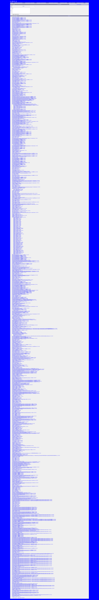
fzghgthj (13, 488)
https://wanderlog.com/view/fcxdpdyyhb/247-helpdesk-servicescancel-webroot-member (22, 180)
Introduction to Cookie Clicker (15, 215)
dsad (12, 188)
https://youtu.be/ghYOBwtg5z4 (15, 158)
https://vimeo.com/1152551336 (15, 130)
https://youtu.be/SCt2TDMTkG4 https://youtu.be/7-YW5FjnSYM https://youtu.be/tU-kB (22, 269)
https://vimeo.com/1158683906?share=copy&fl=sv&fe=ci (18, 20)
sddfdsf (13, 314)
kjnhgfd (13, 406)
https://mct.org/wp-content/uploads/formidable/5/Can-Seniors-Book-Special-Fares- (21, 412)
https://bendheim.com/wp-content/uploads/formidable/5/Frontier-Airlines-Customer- (21, 433)
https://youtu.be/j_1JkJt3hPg (15, 82)
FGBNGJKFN (13, 348)
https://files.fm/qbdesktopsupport (16, 309)
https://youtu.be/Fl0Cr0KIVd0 (15, 285)
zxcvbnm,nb (13, 394)
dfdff (12, 490)
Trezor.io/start (13, 53)
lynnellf (13, 428)
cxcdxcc (13, 40)
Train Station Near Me (14, 461)
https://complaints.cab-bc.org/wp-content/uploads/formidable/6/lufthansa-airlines (21, 471)
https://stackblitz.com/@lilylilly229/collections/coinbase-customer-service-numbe (21, 110)
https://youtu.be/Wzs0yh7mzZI (15, 326)
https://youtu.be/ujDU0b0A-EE (15, 63)
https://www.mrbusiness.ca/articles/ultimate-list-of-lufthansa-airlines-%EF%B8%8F (21, 469)
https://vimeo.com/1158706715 (15, 17)
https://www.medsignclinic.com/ (15, 90)
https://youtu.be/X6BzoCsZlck (15, 297)
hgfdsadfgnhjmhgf (14, 389)
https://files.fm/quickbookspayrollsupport (16, 312)
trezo (12, 362)
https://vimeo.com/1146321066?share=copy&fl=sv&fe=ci (18, 263)
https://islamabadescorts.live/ (15, 321)
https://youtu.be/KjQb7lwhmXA (15, 56)
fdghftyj (13, 413)
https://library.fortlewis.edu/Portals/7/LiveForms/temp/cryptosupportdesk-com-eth (21, 212)
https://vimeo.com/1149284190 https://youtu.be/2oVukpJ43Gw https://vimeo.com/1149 (22, 193)
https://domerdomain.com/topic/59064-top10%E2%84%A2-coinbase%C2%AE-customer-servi (22, 592)
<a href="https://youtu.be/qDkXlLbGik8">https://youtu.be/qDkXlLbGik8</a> (20, 54)
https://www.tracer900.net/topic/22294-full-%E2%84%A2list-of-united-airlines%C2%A (21, 482)
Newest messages (15, 597)
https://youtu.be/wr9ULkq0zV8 (15, 161)
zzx (12, 441)
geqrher (13, 425)
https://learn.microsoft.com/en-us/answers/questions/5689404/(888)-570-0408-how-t (21, 156)
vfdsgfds (13, 125)
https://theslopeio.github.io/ (15, 32)
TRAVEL (13, 304)
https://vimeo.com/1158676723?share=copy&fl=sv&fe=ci (18, 24)
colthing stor (13, 155)
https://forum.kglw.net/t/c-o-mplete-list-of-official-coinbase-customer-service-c (21, 368)
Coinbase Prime (14, 361)
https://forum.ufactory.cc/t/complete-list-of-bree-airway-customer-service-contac (21, 567)
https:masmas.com (15, 334)
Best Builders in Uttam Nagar (15, 301)
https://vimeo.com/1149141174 (15, 199)
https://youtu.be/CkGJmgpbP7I (15, 78)
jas (12, 41)
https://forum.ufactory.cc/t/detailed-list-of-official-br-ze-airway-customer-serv (20, 533)
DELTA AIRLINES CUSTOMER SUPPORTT (17, 454)
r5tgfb (13, 593)
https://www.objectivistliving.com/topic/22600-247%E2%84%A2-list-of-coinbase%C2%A (22, 583)
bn (12, 495)
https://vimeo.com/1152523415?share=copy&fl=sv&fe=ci (18, 134)
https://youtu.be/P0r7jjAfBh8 (15, 166)
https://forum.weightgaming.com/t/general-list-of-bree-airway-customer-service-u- (21, 514)
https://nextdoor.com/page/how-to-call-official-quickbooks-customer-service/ (20, 97)
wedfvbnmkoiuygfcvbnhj (15, 450)
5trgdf (13, 497)
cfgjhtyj (13, 410)
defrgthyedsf (13, 479)
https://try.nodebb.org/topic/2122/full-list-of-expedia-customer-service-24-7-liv (20, 546)
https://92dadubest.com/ (15, 76)
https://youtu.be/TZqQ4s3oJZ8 (15, 140)
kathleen (13, 437)
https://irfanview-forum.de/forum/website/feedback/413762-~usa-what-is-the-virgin (21, 290)
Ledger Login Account (14, 316)
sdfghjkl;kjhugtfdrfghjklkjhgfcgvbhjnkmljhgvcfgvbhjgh (18, 384)
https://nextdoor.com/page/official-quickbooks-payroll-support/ (19, 100)
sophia (13, 128)
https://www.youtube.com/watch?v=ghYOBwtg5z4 (17, 162)
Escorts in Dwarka (14, 89)
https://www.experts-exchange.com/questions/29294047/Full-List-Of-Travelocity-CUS (21, 462)
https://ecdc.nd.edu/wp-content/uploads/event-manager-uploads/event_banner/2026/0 (21, 23)
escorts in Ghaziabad (14, 359)
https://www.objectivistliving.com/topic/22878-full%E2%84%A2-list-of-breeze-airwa (21, 576)
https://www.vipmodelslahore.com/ (16, 353)
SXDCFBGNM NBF (14, 396)
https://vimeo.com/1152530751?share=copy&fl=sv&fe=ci (18, 133)
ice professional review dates (16, 67)
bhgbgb (13, 484)
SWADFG (13, 435)
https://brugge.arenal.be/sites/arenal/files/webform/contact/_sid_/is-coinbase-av (21, 138)
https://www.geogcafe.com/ (15, 298)
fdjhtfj (12, 415)
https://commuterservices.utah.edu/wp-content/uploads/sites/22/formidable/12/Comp (21, 523)
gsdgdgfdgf (13, 39)
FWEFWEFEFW (14, 340)
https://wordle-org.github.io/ (15, 303)
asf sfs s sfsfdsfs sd (14, 566)
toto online (13, 85)
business (13, 286)
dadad (13, 478)
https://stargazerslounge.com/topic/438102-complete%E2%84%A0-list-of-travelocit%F (22, 393)
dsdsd (13, 35)
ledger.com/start (14, 347)
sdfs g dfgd (13, 532)
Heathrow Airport (14, 267)
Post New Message (79, 4)
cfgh (12, 411)
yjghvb (13, 202)
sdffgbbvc (13, 443)
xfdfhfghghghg (13, 31)
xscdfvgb (13, 470)
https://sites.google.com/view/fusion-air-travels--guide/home (19, 467)
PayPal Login (14, 144)
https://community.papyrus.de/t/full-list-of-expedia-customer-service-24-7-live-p (21, 538)
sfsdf (12, 549)
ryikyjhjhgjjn (13, 30)
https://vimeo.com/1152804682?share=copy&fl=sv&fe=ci (18, 115)
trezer (13, 176)
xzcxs (13, 198)
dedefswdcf (13, 485)
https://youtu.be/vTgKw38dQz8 (15, 83)
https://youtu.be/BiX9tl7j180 (15, 73)
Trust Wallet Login (14, 163)
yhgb (12, 170)
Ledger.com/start (14, 43)
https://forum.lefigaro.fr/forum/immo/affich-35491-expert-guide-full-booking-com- (21, 357)
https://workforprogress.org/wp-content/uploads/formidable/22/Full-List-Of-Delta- (21, 377)
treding (14, 218)
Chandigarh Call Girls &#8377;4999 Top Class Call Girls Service (19, 261)
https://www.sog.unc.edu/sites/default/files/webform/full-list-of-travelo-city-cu (20, 493)
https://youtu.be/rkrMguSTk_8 (15, 332)
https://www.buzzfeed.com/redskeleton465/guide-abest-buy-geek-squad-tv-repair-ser (21, 369)
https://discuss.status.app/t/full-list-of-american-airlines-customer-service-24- (20, 499)
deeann (13, 502)
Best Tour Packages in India (15, 494)
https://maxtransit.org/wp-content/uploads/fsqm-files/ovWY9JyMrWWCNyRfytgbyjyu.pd (22, 328)
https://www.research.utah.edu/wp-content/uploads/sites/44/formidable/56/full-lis (21, 553)
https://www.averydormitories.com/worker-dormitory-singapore (19, 431)
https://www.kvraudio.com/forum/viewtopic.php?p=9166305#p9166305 (20, 291)
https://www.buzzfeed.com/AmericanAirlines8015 (17, 464)
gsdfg (12, 313)
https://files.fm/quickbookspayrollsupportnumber (17, 311)
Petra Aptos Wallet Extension (15, 75)
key (12, 184)
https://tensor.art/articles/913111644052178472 (17, 492)
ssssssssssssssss (14, 440)
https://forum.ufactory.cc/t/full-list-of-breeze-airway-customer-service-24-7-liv (20, 594)
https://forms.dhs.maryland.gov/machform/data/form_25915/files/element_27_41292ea (22, 590)
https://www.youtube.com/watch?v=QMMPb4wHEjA (18, 351)
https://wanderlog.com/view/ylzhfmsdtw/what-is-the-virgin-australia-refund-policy (21, 306)
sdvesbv (13, 349)
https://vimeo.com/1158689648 (15, 18)
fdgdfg (13, 343)
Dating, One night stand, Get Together (16, 280)
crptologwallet (13, 452)
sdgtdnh (13, 444)
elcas (12, 376)
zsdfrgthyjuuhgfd (14, 385)
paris (12, 302)
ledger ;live (13, 25)
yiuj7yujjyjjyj (13, 468)
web (12, 22)
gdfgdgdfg (13, 69)
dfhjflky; (13, 400)
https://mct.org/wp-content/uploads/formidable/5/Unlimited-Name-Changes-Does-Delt (21, 408)
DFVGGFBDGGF (14, 342)
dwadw (13, 366)
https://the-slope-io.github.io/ (15, 36)
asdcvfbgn (13, 429)
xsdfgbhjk (13, 453)
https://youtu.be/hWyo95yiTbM (15, 88)
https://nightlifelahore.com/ (15, 322)
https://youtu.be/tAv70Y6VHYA (15, 259)
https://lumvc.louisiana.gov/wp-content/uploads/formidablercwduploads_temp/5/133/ (21, 260)
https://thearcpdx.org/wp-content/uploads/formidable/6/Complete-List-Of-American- (21, 392)
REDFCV (13, 589)
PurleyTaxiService (14, 129)
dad (12, 570)
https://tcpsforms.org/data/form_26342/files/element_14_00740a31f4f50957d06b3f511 (21, 542)
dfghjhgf (13, 388)
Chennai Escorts (14, 365)
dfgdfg (13, 28)
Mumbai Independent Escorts (15, 95)
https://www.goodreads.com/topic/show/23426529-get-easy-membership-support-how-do (22, 194)
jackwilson (13, 434)
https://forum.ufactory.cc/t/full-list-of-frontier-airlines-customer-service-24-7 (20, 534)
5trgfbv (13, 552)
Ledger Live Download (14, 476)
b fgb (12, 192)
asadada (14, 106)
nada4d (13, 213)
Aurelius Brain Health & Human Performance (17, 171)
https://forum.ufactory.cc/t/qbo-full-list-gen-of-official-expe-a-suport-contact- (20, 529)
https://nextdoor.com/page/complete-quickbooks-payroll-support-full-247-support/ (21, 98)
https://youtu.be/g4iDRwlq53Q (15, 255)
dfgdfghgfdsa (13, 442)
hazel (12, 568)
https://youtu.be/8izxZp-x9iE (15, 142)
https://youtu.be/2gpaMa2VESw (15, 272)
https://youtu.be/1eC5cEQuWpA (15, 177)
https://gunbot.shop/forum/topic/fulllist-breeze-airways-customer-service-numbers (21, 584)
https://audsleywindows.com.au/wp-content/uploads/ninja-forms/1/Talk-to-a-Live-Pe (21, 480)
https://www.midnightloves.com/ (15, 383)
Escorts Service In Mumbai (15, 94)
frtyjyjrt (13, 352)
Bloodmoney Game (15, 315)
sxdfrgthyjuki (13, 397)
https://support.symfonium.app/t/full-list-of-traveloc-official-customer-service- (20, 371)
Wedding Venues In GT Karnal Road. (17, 319)
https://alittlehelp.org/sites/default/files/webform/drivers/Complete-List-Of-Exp (21, 449)
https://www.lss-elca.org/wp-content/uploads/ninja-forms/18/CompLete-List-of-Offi (21, 475)
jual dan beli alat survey (15, 208)
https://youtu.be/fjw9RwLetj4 (15, 61)
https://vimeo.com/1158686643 (15, 19)
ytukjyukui (13, 418)
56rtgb (13, 506)
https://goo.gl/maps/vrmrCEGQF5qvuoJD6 (17, 279)
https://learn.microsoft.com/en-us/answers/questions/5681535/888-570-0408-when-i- (21, 175)
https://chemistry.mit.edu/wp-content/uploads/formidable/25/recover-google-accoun (21, 62)
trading (14, 234)
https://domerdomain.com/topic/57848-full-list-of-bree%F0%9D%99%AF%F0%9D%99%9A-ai (22, 595)
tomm (13, 308)
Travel (13, 169)
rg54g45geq (13, 367)
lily (12, 70)
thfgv (12, 168)
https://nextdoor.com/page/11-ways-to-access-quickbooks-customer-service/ (20, 96)
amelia (13, 113)
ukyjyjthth (13, 34)
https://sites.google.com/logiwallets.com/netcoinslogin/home (19, 445)
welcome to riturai (14, 274)
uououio (13, 48)
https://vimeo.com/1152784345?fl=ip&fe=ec (17, 119)
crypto (13, 44)
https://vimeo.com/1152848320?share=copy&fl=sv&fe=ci (18, 102)
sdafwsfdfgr (13, 345)
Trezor (13, 126)
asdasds (13, 466)
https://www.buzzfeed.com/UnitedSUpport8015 (17, 463)
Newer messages (20, 597)
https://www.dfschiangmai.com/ (15, 150)
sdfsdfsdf (13, 151)
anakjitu (14, 335)
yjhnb (13, 200)
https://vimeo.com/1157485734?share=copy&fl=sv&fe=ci (18, 64)
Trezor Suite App (14, 422)
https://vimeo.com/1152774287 (15, 123)
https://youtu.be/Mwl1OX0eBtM (15, 103)
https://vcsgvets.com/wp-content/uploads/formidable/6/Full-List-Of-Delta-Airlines (21, 390)
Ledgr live (13, 60)
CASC (13, 329)
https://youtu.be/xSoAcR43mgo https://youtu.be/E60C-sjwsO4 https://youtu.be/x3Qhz (21, 346)
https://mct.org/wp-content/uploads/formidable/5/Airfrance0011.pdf (19, 416)
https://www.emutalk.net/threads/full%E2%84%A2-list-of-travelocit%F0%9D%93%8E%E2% (22, 380)
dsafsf (13, 458)
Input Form (23, 597)
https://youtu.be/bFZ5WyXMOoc (16, 256)
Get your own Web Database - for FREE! (49, 599)
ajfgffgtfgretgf (13, 29)
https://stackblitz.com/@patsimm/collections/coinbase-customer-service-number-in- (22, 104)
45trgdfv (13, 510)
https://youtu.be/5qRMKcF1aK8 (15, 337)
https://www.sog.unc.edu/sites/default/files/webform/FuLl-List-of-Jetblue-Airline (21, 518)
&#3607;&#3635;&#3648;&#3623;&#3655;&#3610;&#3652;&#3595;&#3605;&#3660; (21, 271)
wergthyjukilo (13, 403)
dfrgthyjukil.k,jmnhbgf (14, 386)
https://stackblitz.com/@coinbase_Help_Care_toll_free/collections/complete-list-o (22, 105)
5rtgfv (13, 491)
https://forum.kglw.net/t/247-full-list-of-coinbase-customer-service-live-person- (21, 370)
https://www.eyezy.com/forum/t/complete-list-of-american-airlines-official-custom (21, 419)
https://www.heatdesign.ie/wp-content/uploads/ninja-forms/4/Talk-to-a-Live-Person (21, 548)
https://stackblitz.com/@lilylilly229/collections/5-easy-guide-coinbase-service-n (21, 111)
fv (12, 174)
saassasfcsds (13, 438)
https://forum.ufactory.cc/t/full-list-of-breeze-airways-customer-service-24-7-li (20, 556)
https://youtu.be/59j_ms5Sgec (15, 209)
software (13, 149)
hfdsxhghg (13, 456)
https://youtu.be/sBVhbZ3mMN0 (15, 350)
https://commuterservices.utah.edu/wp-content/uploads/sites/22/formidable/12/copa (21, 498)
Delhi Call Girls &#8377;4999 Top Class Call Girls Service (18, 122)
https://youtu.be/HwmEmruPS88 (15, 55)
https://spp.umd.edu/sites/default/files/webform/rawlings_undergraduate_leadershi (21, 404)
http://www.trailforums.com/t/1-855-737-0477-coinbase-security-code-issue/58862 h (21, 121)
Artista (13, 278)
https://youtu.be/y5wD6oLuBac (15, 178)
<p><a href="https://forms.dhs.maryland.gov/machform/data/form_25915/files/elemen (21, 575)
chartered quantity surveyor (15, 324)
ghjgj (12, 414)
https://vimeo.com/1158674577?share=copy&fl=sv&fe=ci (18, 27)
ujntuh (13, 504)
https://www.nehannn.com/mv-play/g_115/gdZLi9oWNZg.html (19, 79)
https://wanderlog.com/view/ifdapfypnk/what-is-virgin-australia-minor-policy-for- (21, 284)
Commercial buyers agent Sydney (16, 423)
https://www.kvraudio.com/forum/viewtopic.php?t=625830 (18, 292)
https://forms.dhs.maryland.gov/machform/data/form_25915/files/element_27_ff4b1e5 (21, 591)
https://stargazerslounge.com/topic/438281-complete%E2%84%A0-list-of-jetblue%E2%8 (22, 391)
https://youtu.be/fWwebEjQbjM (15, 336)
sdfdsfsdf (13, 554)
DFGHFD (13, 378)
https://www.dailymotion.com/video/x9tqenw (17, 338)
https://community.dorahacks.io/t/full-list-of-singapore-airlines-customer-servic (21, 477)
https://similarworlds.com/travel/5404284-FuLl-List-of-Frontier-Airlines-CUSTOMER (21, 528)
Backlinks (13, 270)
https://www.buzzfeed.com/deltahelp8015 (16, 465)
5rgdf (12, 557)
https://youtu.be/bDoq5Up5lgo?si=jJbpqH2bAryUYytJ (18, 257)
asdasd (13, 190)
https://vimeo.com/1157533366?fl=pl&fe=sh (17, 57)
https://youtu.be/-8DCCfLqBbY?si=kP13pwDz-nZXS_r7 (18, 344)
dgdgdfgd (13, 325)
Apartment (13, 93)
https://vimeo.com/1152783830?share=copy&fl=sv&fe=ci (18, 120)
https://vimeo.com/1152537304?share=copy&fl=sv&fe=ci (18, 131)
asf (12, 310)
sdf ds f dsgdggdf (14, 577)
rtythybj (13, 489)
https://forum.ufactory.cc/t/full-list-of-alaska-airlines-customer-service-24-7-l (20, 550)
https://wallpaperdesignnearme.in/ (16, 399)
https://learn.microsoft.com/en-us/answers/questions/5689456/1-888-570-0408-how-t (21, 153)
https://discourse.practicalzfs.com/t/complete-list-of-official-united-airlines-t (20, 530)
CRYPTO (13, 277)
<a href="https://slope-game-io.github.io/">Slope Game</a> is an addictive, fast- (21, 127)
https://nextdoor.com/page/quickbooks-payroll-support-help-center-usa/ (20, 99)
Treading (14, 251)
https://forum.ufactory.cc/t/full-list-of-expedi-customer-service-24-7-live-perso (20, 555)
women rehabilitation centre (15, 81)
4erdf (12, 551)
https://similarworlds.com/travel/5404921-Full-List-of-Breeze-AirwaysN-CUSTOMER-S (21, 519)
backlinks (13, 91)
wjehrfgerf (13, 424)
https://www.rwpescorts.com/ (15, 320)
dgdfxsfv (13, 382)
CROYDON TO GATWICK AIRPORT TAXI (17, 299)
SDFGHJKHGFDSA (14, 275)
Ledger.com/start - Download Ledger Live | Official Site (18, 42)
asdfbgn (13, 401)
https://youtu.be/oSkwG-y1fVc (15, 356)
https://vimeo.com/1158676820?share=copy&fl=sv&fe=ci (18, 26)
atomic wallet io (14, 379)
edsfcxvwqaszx (14, 436)
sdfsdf (13, 295)
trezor (13, 46)
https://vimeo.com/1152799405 (15, 116)
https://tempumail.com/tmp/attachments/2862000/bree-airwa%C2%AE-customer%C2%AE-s (22, 513)
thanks (13, 339)
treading (14, 217)
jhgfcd (13, 395)
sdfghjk (13, 407)
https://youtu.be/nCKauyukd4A (15, 101)
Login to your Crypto (14, 118)
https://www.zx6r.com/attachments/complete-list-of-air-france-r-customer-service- (21, 472)
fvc (12, 173)
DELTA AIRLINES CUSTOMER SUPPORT (17, 426)
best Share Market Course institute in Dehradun (17, 358)
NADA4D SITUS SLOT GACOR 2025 (16, 330)
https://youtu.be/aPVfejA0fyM (15, 281)
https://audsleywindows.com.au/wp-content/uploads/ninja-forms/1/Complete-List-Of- (21, 486)
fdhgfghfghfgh (13, 481)
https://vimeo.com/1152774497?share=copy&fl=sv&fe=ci (18, 124)
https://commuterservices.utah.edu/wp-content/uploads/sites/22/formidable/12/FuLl (21, 522)
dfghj (12, 402)
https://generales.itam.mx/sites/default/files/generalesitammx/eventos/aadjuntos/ (21, 204)
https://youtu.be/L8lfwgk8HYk (15, 139)
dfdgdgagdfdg (13, 52)
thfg (12, 211)
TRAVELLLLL (13, 517)
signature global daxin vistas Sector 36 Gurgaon (17, 447)
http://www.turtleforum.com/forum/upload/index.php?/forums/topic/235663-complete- (21, 117)
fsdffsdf (13, 114)
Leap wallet (13, 331)
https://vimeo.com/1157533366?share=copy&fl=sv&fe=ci (18, 59)
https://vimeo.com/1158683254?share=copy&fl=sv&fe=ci (18, 21)
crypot (13, 136)
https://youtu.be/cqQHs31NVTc (15, 375)
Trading (14, 242)
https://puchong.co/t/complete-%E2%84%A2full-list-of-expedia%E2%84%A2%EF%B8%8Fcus (22, 455)
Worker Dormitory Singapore (15, 432)
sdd (13, 108)
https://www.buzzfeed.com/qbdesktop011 (16, 355)
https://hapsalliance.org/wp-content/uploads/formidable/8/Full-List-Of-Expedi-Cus (21, 537)
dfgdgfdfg (13, 451)
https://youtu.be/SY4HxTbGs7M (15, 80)
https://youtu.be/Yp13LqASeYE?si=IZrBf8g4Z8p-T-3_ (18, 282)
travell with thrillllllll (14, 473)
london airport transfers (14, 210)
